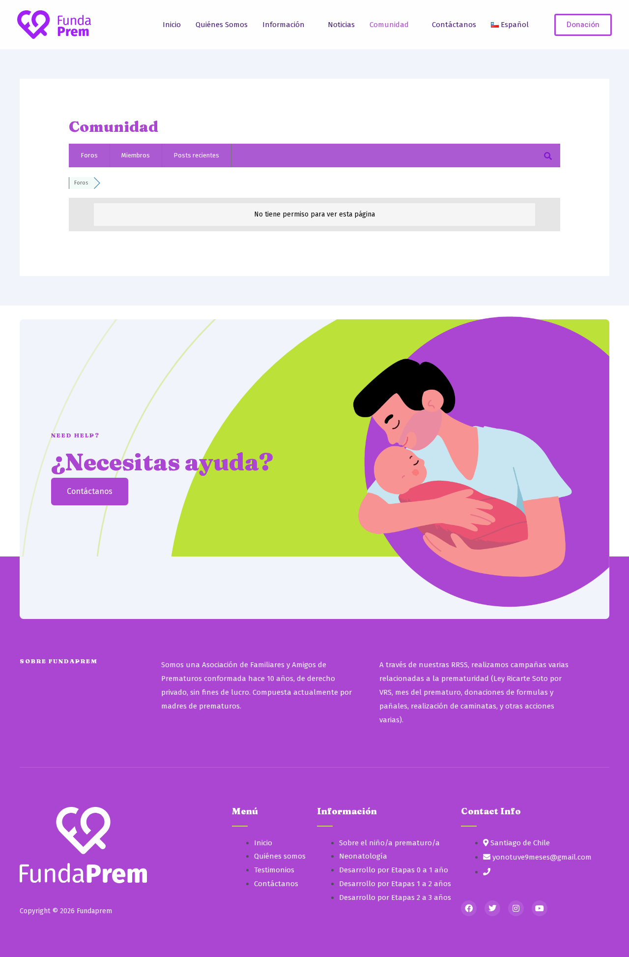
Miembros (135, 155)
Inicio (172, 24)
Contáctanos (454, 24)
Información (283, 24)
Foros (89, 155)
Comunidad (389, 24)
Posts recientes (196, 155)
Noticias (341, 24)
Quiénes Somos (222, 24)
